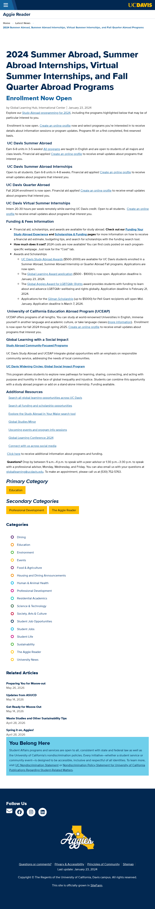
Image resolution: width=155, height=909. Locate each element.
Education (15, 490)
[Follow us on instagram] (31, 812)
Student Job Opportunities (34, 621)
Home (6, 23)
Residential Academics (32, 598)
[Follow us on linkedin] (42, 812)
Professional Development (26, 510)
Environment (25, 552)
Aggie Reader (16, 14)
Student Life (25, 636)
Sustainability (26, 644)
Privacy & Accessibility (69, 864)
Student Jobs (25, 629)
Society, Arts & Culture (32, 613)
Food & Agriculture (29, 567)
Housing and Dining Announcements (41, 575)
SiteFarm (96, 885)
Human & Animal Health (33, 583)
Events (21, 560)
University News (27, 659)
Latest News (22, 23)
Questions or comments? (35, 864)
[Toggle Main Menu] (6, 5)
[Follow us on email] (9, 812)
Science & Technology (31, 606)
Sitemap (128, 864)
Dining (21, 537)
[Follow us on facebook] (19, 812)
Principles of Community (103, 864)
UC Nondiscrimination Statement (37, 765)
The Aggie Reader (64, 510)
